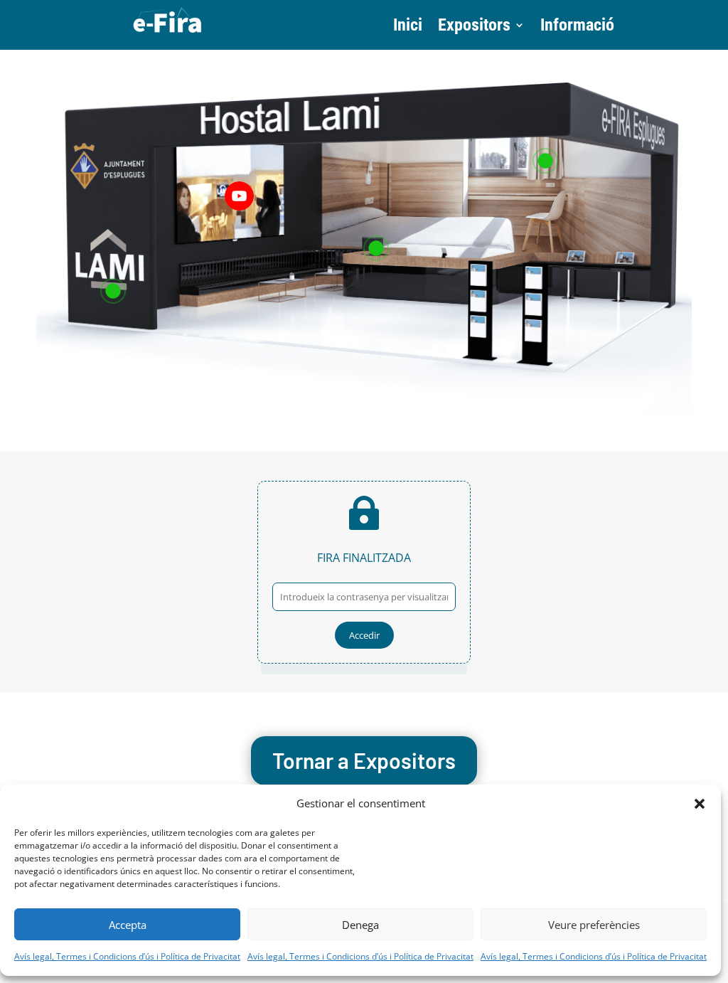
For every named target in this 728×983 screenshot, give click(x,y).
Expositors (474, 27)
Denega (360, 925)
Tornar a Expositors (364, 760)
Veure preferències (594, 925)
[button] (699, 804)
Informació (577, 27)
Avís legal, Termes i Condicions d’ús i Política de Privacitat (127, 956)
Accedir (364, 635)
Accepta (127, 925)
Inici (407, 27)
